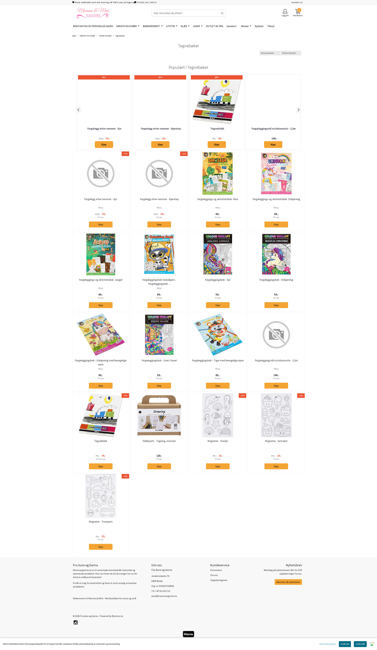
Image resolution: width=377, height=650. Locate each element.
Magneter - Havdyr (217, 441)
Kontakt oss (297, 2)
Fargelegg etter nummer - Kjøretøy (161, 128)
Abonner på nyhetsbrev (288, 582)
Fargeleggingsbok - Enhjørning (276, 279)
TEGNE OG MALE (105, 36)
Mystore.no (117, 616)
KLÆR (184, 26)
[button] (78, 110)
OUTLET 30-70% (214, 26)
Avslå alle (345, 644)
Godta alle (360, 644)
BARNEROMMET (151, 26)
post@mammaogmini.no (164, 596)
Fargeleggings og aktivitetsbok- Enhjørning (276, 199)
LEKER (196, 26)
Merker (245, 26)
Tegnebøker (120, 36)
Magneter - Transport (101, 521)
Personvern (216, 570)
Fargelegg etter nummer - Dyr (104, 128)
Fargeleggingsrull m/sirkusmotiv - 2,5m (274, 128)
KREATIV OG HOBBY (126, 26)
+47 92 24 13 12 (162, 591)
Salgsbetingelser (219, 580)
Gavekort (231, 26)
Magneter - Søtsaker (276, 441)
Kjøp (103, 144)
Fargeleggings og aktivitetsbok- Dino (217, 199)
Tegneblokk (217, 128)
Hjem (74, 36)
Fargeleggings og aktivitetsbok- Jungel (100, 279)
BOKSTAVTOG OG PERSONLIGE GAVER (93, 26)
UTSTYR (170, 26)
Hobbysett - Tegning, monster (159, 441)
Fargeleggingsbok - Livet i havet (159, 360)
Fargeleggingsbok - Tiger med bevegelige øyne (218, 360)
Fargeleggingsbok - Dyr (217, 279)
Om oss (214, 575)
